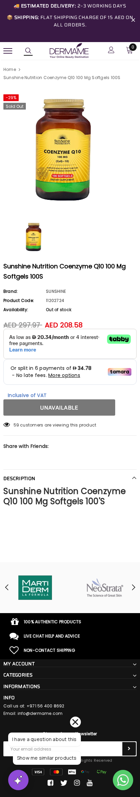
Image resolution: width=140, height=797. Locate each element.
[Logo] (69, 50)
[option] (70, 150)
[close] (133, 21)
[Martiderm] (35, 587)
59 (16, 425)
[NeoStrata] (105, 587)
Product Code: (18, 300)
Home (9, 69)
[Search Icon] (28, 51)
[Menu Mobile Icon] (7, 51)
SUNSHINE (56, 291)
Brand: (10, 291)
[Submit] (129, 749)
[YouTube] (89, 783)
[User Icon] (111, 51)
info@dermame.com (40, 713)
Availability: (15, 309)
